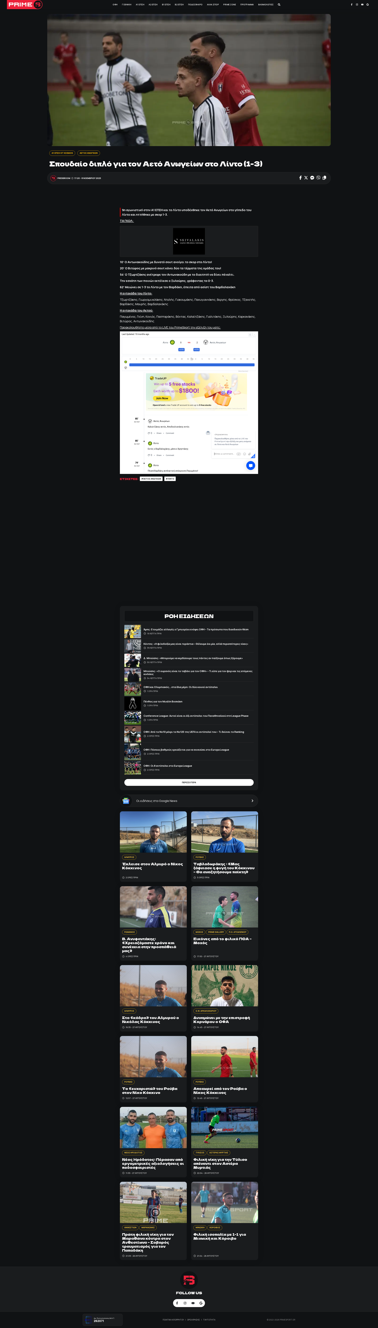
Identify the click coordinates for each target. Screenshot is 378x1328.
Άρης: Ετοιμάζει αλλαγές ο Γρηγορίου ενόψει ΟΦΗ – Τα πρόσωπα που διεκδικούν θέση (196, 629)
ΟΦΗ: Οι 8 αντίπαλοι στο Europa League (168, 765)
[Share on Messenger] (312, 178)
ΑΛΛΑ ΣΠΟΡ (213, 4)
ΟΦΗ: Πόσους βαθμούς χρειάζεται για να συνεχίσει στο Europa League (186, 749)
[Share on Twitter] (306, 178)
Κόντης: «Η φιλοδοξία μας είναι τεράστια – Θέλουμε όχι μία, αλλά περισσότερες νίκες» (196, 644)
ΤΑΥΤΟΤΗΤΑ (209, 1319)
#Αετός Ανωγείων (151, 478)
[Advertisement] (189, 197)
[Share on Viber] (318, 178)
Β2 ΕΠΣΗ (179, 4)
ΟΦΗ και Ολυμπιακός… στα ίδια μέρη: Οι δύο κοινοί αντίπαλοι (181, 687)
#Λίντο (170, 478)
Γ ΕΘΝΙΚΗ (126, 4)
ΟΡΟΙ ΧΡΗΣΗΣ (193, 1319)
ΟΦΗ (115, 4)
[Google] (367, 4)
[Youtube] (362, 4)
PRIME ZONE (229, 4)
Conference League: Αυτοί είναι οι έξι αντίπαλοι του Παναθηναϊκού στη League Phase (196, 715)
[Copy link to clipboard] (324, 178)
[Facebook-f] (351, 4)
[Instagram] (357, 4)
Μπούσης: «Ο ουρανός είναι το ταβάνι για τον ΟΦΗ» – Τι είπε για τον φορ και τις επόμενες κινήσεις (198, 672)
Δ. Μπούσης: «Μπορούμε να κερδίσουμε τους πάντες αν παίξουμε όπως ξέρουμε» (193, 658)
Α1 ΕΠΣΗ (140, 4)
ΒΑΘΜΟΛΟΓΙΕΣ (266, 4)
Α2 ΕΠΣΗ (153, 4)
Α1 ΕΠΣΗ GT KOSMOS (62, 153)
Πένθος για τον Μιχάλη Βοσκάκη (163, 701)
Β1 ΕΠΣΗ (166, 4)
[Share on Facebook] (300, 178)
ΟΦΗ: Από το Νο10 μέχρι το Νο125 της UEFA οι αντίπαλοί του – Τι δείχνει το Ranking (194, 732)
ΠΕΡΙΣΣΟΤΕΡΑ (189, 782)
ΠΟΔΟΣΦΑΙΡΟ (195, 4)
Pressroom (64, 178)
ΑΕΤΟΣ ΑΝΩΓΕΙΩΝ (89, 153)
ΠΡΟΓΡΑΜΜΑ (247, 4)
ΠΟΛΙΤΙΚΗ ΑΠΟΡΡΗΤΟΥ (173, 1319)
